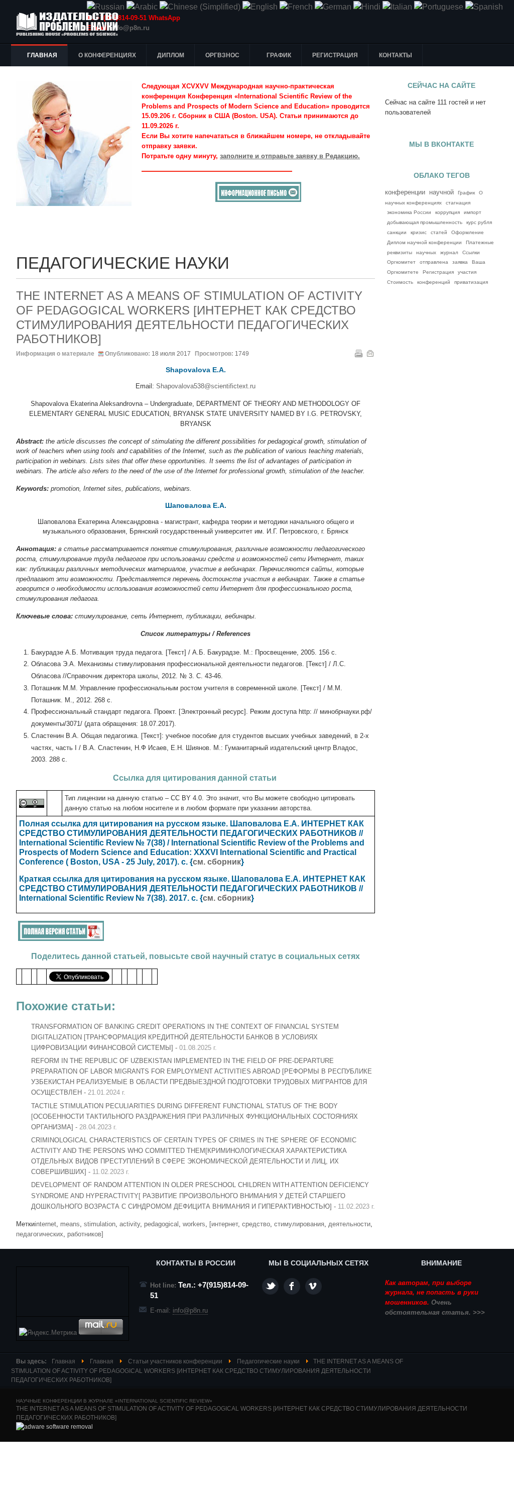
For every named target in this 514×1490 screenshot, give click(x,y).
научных (426, 252)
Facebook (292, 1286)
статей (439, 232)
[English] (260, 7)
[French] (296, 7)
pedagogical (161, 1224)
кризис (419, 232)
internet (45, 1224)
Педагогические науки (268, 1361)
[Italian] (397, 7)
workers (194, 1224)
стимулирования (299, 1224)
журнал (449, 252)
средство (256, 1224)
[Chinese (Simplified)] (200, 7)
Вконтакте (313, 1286)
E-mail (370, 353)
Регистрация (438, 272)
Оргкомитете (403, 272)
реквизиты (399, 252)
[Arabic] (142, 7)
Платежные (480, 242)
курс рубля (479, 222)
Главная (63, 1361)
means (70, 1224)
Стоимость (400, 282)
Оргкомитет (401, 262)
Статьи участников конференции (175, 1361)
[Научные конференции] (71, 24)
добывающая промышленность (424, 222)
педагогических (39, 1234)
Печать (358, 353)
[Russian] (105, 7)
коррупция (447, 212)
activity (129, 1224)
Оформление (467, 232)
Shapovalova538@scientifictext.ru (205, 386)
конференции (405, 192)
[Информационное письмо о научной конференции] (258, 199)
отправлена (434, 262)
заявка (460, 262)
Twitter (270, 1286)
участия (467, 272)
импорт (472, 212)
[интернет (223, 1224)
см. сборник (217, 862)
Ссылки (471, 252)
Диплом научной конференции (424, 242)
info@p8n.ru (130, 28)
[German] (333, 7)
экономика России (409, 212)
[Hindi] (366, 7)
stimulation (99, 1224)
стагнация (458, 202)
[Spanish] (484, 7)
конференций (433, 282)
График (466, 192)
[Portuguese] (438, 7)
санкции (397, 232)
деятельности (349, 1224)
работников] (85, 1234)
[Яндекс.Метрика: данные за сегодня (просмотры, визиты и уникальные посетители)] (48, 1333)
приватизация (471, 282)
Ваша (478, 262)
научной (441, 192)
